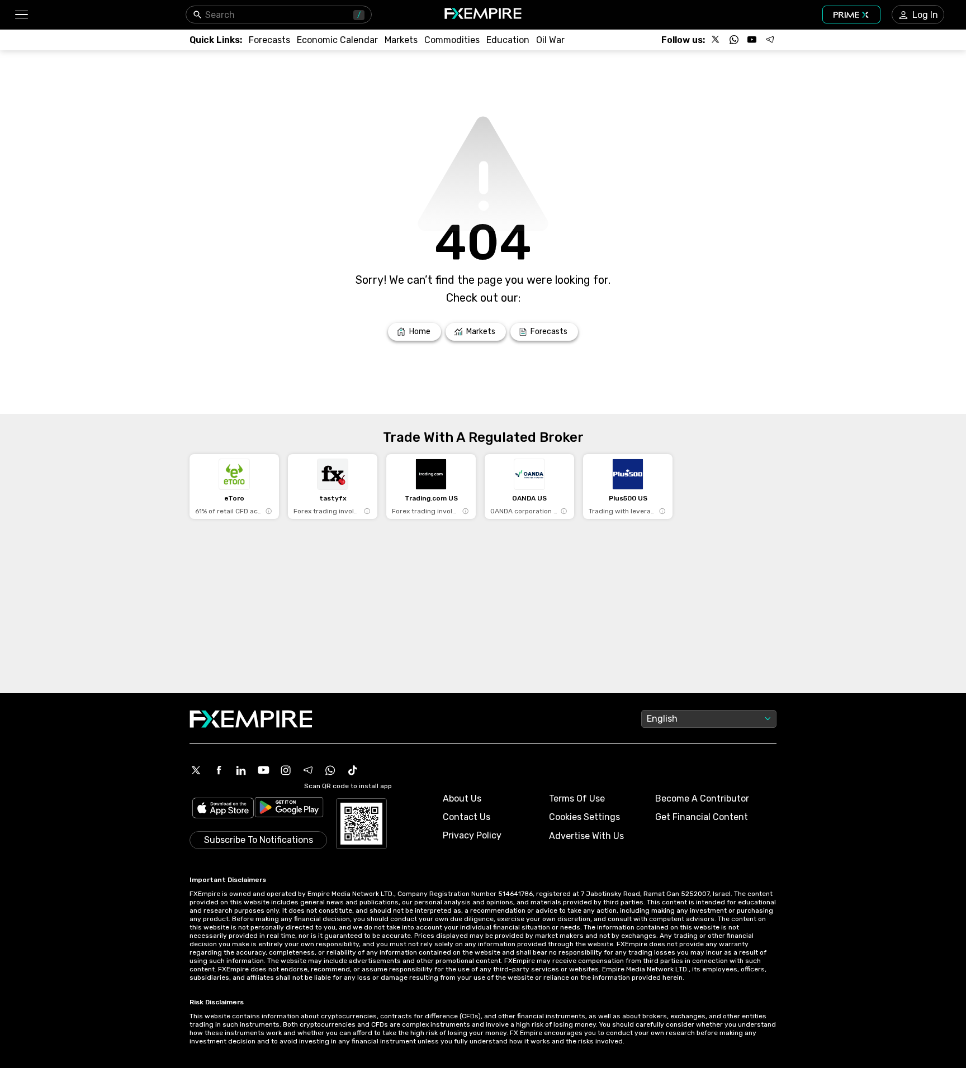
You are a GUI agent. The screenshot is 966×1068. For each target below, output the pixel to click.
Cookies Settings (584, 817)
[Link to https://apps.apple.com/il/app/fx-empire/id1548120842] (223, 809)
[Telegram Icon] (308, 770)
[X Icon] (196, 770)
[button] (21, 15)
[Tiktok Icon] (352, 770)
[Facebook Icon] (218, 770)
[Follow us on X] (716, 39)
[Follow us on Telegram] (769, 39)
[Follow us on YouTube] (752, 39)
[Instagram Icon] (285, 770)
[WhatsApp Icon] (330, 770)
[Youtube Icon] (263, 770)
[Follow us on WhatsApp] (734, 39)
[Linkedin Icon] (241, 770)
